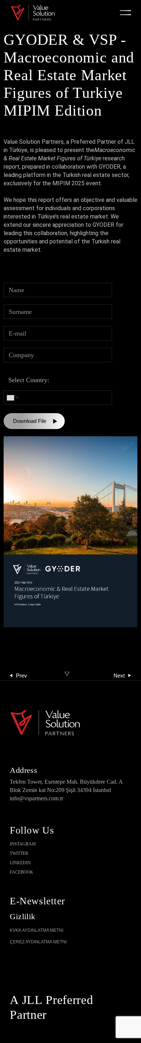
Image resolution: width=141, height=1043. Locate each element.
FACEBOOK (21, 872)
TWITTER (19, 853)
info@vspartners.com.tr (36, 798)
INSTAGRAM (23, 844)
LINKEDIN (20, 862)
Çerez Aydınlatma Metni (38, 941)
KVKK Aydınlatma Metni (36, 930)
